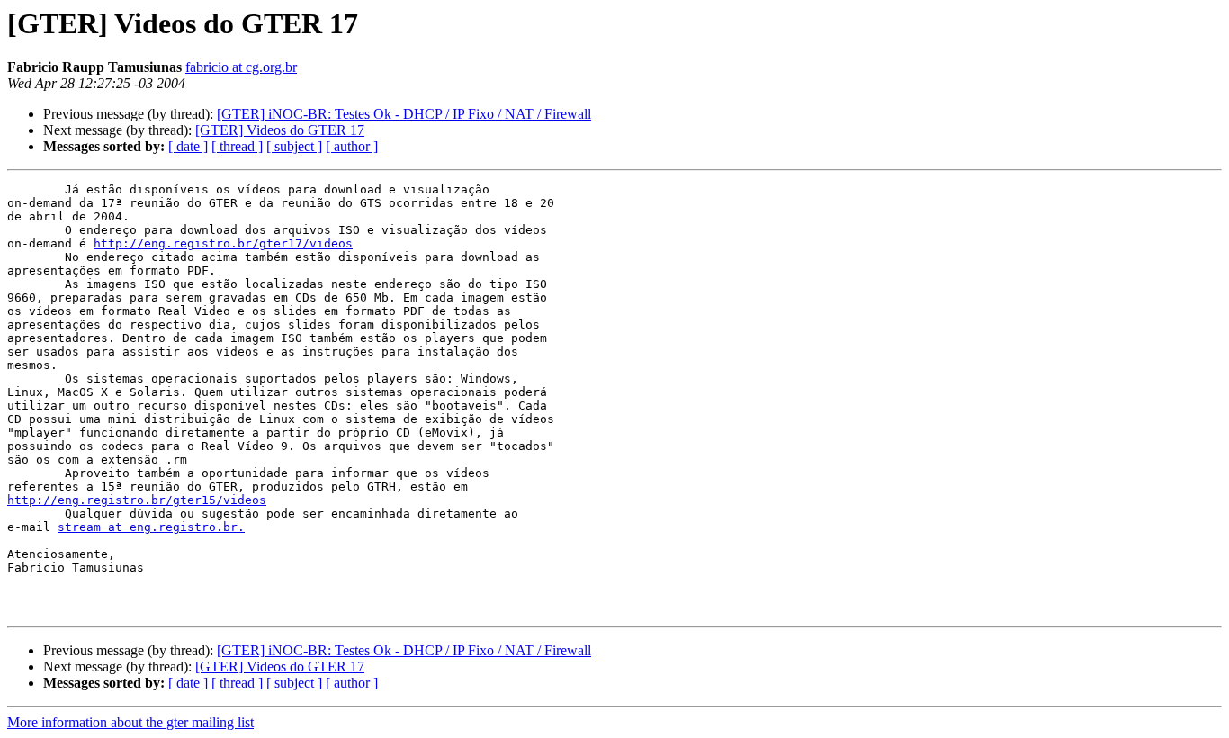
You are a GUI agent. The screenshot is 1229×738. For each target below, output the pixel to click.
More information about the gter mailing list (130, 722)
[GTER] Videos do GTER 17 (279, 130)
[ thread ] (237, 146)
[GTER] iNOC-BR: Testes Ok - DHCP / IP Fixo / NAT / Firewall (404, 114)
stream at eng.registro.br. (151, 527)
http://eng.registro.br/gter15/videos (136, 500)
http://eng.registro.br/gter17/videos (223, 243)
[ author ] (352, 146)
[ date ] (188, 146)
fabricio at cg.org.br (241, 67)
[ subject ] (294, 146)
